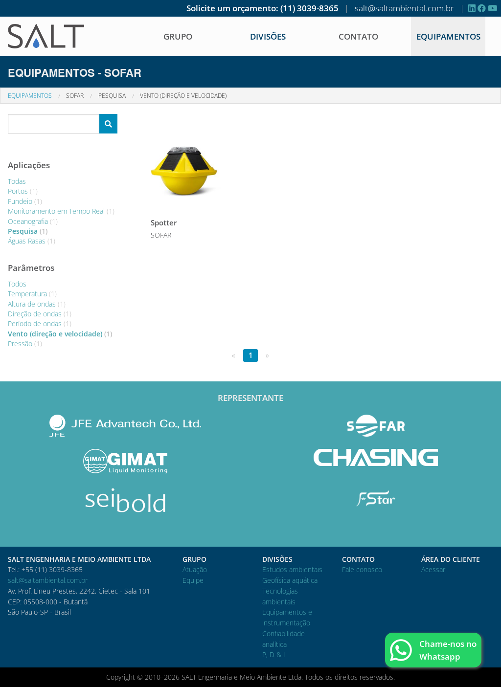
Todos (17, 283)
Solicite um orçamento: (232, 8)
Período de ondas (39, 323)
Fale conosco (362, 569)
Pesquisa (112, 95)
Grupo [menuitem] (177, 36)
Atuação (194, 569)
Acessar (433, 569)
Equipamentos (448, 36)
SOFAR (75, 95)
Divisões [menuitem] (268, 36)
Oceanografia (33, 221)
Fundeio (25, 201)
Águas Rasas (31, 240)
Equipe (193, 580)
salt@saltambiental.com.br (404, 8)
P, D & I (273, 654)
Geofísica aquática (290, 580)
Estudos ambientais (292, 569)
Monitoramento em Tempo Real (61, 211)
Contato (358, 36)
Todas (17, 181)
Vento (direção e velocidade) (183, 95)
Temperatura (32, 293)
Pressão (25, 343)
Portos (23, 191)
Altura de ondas (37, 304)
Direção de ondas (39, 313)
